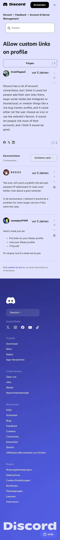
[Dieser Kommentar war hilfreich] (54, 172)
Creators (11, 431)
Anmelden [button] (40, 5)
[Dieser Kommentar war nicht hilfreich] (54, 182)
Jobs (8, 382)
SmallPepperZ (18, 72)
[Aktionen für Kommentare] (54, 187)
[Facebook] (4, 142)
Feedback (20, 15)
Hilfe (9, 410)
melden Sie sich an (16, 268)
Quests (10, 447)
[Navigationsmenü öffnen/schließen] (55, 5)
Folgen (30, 63)
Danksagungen (14, 491)
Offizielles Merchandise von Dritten (26, 452)
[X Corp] (9, 142)
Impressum (12, 502)
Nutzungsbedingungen (19, 470)
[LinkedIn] (13, 142)
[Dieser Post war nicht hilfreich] (54, 83)
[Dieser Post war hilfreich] (54, 73)
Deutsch (15, 312)
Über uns (11, 377)
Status (9, 354)
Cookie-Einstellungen (18, 480)
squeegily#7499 (19, 221)
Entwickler (12, 442)
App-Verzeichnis (15, 360)
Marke (9, 387)
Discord (7, 15)
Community (12, 436)
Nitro (9, 349)
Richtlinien (12, 486)
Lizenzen (11, 496)
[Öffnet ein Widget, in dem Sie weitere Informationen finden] (48, 534)
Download (12, 344)
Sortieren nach (43, 158)
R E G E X (16, 172)
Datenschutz (13, 475)
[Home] (14, 5)
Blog (8, 420)
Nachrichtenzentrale (17, 393)
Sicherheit (11, 415)
